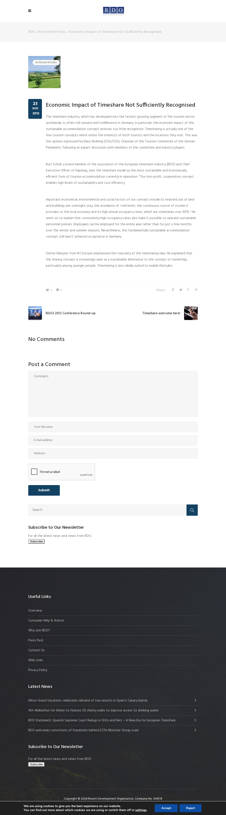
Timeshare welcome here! (161, 313)
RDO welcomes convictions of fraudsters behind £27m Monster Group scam (83, 730)
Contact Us (36, 650)
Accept (166, 808)
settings (141, 810)
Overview (35, 610)
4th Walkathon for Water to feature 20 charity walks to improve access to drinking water (93, 710)
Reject (190, 808)
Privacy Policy (37, 670)
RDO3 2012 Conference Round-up (71, 313)
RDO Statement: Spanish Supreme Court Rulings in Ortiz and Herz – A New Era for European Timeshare (102, 720)
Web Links (35, 660)
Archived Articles (51, 32)
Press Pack (35, 640)
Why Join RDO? (39, 630)
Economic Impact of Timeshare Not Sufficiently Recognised (120, 105)
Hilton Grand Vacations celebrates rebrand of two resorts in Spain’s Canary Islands (88, 700)
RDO (31, 32)
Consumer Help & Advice (46, 620)
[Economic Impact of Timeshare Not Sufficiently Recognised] (44, 72)
